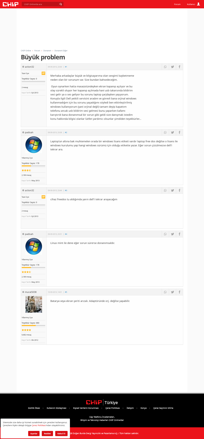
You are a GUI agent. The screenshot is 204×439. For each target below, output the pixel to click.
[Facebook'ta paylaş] (179, 67)
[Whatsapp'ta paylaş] (165, 67)
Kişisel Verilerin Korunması (86, 407)
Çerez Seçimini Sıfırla (163, 407)
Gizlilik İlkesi (34, 407)
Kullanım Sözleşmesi (56, 407)
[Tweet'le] (172, 67)
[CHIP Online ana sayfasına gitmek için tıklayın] (10, 5)
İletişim (130, 407)
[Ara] (60, 4)
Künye (144, 407)
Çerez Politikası (112, 407)
